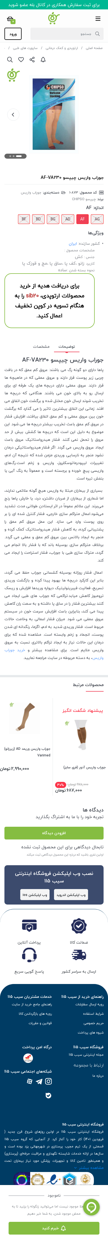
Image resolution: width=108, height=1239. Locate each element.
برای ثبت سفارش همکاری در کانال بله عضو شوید (54, 5)
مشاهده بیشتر (91, 1167)
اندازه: (98, 207)
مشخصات (41, 346)
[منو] (98, 18)
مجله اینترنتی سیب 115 (86, 1055)
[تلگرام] (39, 1082)
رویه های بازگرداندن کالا (35, 1014)
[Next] (13, 115)
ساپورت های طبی (25, 48)
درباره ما (98, 1076)
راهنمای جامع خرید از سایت (32, 1004)
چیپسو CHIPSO (84, 199)
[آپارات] (29, 1082)
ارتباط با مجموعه (89, 1065)
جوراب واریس (31, 192)
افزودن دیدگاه (54, 833)
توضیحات (66, 346)
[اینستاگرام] (48, 1082)
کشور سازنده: (89, 243)
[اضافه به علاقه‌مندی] (21, 59)
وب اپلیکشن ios (35, 895)
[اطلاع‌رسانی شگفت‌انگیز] (43, 59)
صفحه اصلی (94, 48)
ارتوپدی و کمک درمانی (62, 48)
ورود (13, 33)
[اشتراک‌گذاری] (32, 59)
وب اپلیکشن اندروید (71, 895)
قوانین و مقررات (40, 1023)
